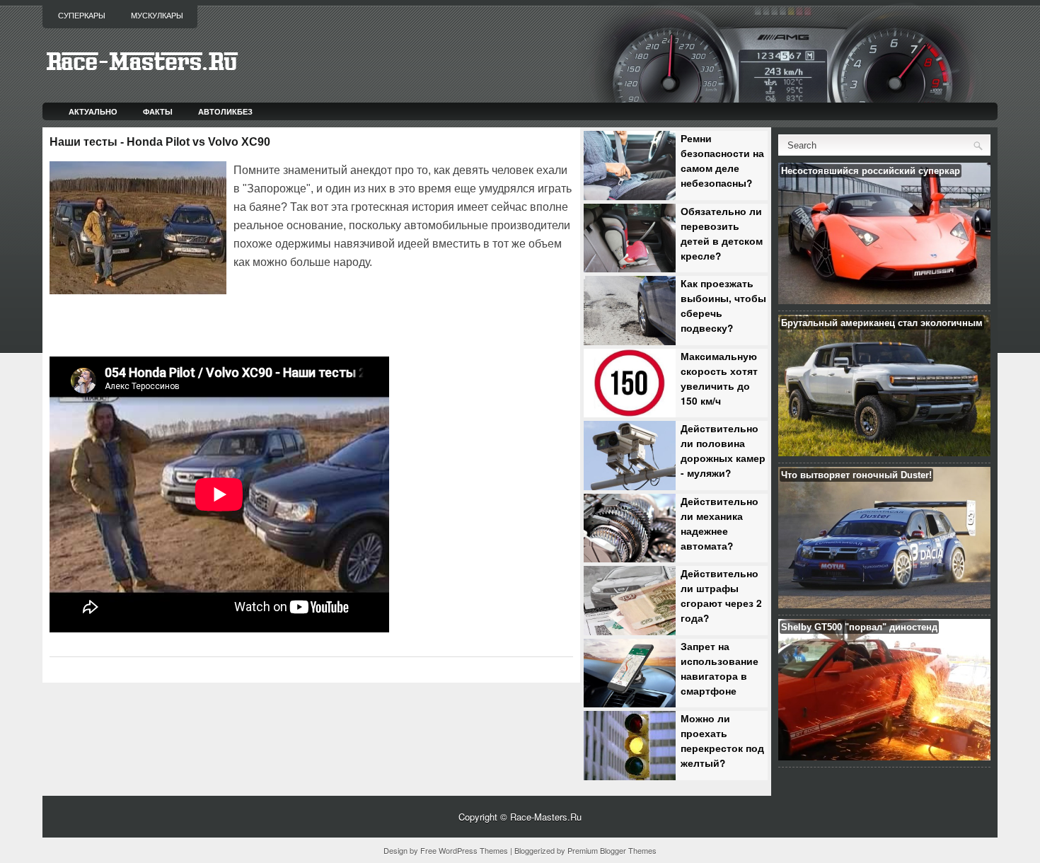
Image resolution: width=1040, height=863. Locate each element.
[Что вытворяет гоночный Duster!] (884, 604)
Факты (158, 111)
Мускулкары (157, 15)
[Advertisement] (399, 311)
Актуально (93, 111)
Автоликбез (225, 111)
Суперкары (81, 15)
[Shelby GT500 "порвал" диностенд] (884, 757)
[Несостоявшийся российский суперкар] (884, 300)
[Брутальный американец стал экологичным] (884, 452)
